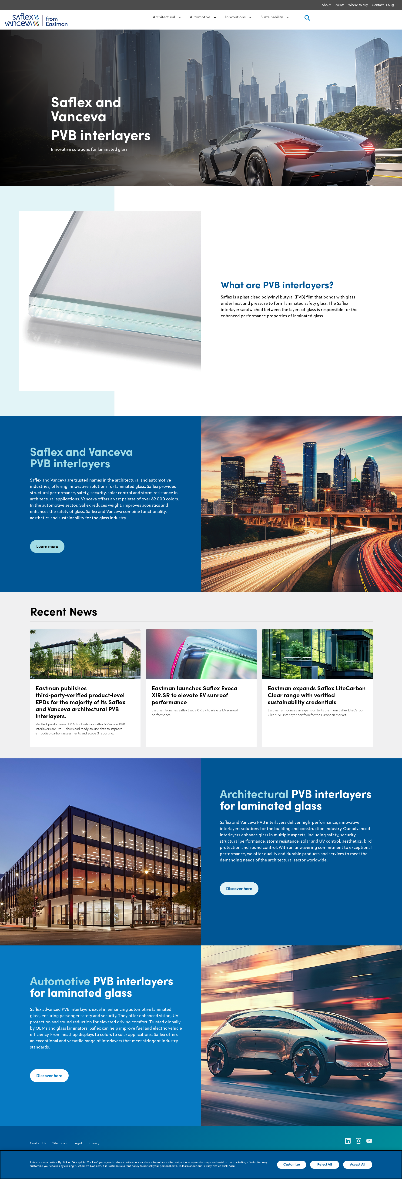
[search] (307, 19)
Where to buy (358, 5)
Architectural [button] (164, 17)
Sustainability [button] (272, 17)
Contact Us (38, 1143)
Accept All (357, 1164)
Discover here (239, 888)
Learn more (47, 546)
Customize (291, 1164)
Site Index (59, 1143)
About (326, 5)
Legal (78, 1143)
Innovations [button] (236, 17)
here (232, 1166)
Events (339, 5)
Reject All (324, 1164)
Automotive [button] (200, 17)
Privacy (93, 1143)
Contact (378, 5)
